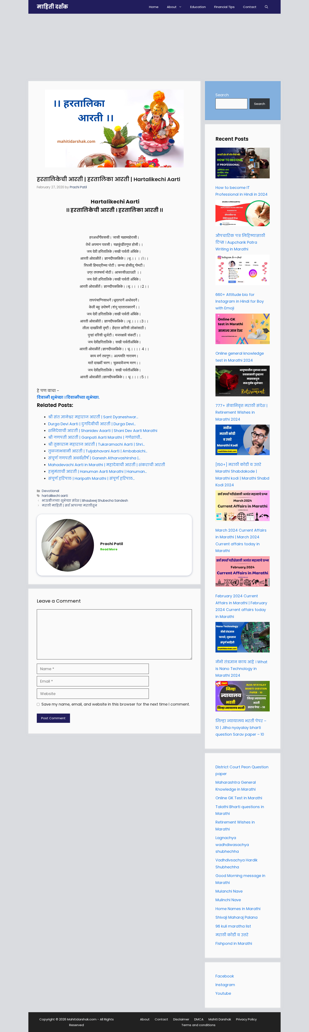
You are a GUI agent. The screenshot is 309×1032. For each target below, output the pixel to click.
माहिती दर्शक (52, 7)
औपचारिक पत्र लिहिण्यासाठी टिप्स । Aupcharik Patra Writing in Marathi (240, 242)
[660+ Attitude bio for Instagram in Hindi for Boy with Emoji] (242, 271)
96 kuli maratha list (233, 926)
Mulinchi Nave (228, 899)
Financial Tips (224, 7)
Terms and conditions (198, 1025)
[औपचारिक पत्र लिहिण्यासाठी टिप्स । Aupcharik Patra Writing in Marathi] (242, 214)
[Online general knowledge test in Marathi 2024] (242, 330)
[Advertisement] (154, 45)
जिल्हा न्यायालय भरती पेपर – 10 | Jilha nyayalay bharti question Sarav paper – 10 (240, 727)
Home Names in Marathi (237, 908)
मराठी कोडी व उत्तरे (231, 934)
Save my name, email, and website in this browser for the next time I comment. (115, 704)
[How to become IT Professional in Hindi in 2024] (242, 164)
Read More (109, 549)
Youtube (223, 993)
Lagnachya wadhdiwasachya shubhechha (232, 844)
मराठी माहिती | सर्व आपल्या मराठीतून (69, 505)
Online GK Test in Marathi (238, 798)
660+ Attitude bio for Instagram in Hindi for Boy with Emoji (239, 301)
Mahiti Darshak (220, 1019)
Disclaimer (181, 1019)
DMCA (198, 1019)
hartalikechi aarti (55, 495)
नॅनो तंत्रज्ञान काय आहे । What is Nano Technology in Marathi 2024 (241, 668)
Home (153, 7)
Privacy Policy (246, 1019)
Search (222, 95)
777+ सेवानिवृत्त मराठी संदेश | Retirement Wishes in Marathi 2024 (241, 412)
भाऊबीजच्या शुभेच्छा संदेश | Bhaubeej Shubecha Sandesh (85, 500)
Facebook (224, 976)
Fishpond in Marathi (233, 943)
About (172, 7)
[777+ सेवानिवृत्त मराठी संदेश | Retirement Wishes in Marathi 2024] (242, 382)
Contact (249, 7)
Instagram (225, 984)
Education (198, 7)
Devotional (50, 491)
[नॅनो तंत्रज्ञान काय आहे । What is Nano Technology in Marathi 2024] (242, 638)
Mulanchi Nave (229, 891)
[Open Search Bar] (266, 7)
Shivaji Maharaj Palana (237, 917)
